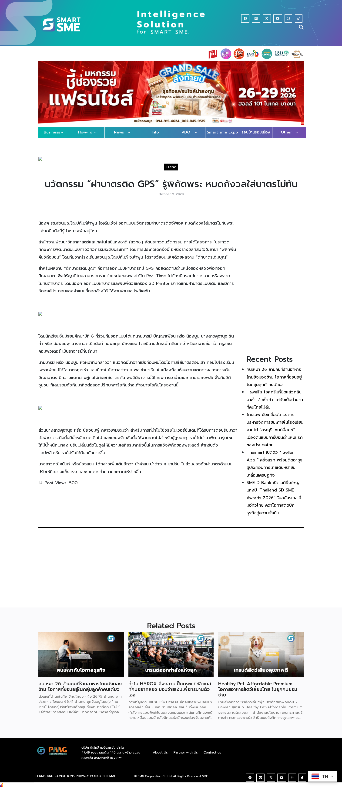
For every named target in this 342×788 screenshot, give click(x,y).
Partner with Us (186, 752)
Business (52, 132)
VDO (185, 132)
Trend (171, 167)
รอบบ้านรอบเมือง (255, 132)
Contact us (212, 752)
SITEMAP (109, 776)
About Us (160, 752)
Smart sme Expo (222, 132)
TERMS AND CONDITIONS (55, 776)
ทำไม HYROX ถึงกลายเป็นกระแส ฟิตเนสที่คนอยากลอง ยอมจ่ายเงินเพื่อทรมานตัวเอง (169, 689)
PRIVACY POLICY (88, 776)
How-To (85, 132)
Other (286, 132)
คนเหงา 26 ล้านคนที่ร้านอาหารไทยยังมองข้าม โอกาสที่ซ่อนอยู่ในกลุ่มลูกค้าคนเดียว (274, 377)
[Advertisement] (275, 278)
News (119, 132)
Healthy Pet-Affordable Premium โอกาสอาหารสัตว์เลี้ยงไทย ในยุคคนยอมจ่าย (257, 689)
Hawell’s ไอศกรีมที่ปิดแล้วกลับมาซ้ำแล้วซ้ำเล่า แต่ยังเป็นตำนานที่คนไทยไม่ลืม (275, 399)
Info (155, 132)
